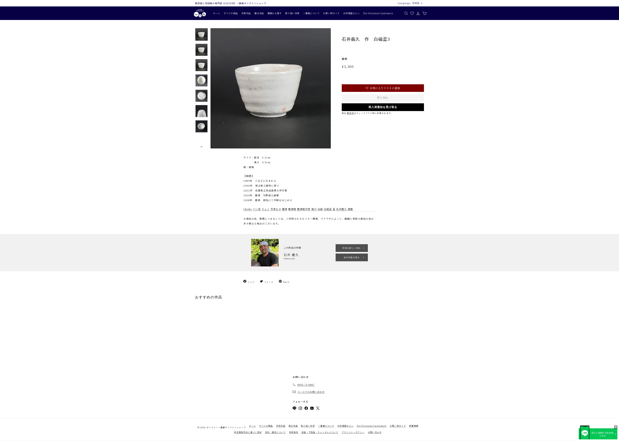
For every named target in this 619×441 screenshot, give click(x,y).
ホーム (216, 13)
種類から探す (274, 13)
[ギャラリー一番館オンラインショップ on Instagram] (300, 409)
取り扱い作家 (292, 13)
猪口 (314, 209)
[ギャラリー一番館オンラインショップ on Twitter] (317, 409)
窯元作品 (259, 13)
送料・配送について (275, 432)
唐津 (284, 209)
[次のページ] (201, 146)
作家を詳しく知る (351, 248)
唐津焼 (292, 209)
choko (247, 209)
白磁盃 (328, 209)
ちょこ (266, 209)
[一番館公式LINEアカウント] (294, 409)
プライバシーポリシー (353, 432)
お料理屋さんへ (351, 13)
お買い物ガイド (331, 13)
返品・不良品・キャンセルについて (319, 432)
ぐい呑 (257, 209)
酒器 (350, 209)
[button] (383, 88)
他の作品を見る (352, 257)
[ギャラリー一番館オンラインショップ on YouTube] (312, 409)
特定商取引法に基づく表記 (248, 432)
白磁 (320, 209)
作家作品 (246, 13)
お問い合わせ (375, 432)
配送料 (350, 113)
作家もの (275, 209)
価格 (344, 59)
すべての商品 (231, 13)
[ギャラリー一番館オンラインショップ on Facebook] (306, 409)
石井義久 (341, 209)
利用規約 (293, 432)
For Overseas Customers (378, 13)
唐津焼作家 (303, 209)
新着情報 (413, 425)
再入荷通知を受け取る (382, 107)
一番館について (311, 13)
